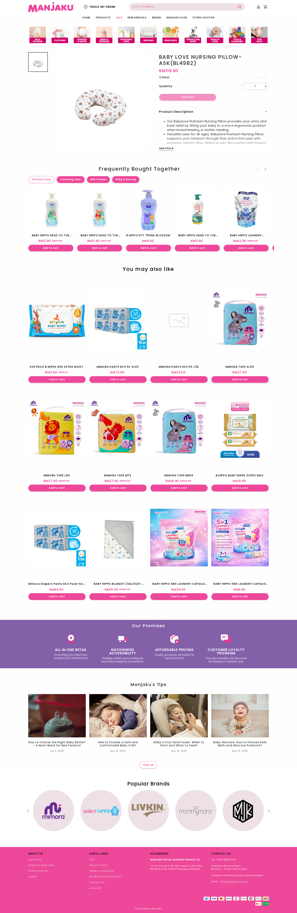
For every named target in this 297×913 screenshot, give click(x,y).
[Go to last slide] (28, 810)
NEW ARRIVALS (137, 17)
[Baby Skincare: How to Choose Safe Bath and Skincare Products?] (240, 715)
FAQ (91, 859)
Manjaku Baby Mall (152, 909)
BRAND (156, 17)
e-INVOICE (95, 888)
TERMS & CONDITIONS (102, 871)
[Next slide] (268, 810)
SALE (119, 17)
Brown (262, 77)
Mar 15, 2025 (118, 751)
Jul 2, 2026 (57, 751)
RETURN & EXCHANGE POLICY (105, 876)
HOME (86, 17)
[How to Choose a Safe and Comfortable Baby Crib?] (118, 715)
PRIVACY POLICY (98, 865)
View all (148, 765)
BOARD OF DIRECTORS (41, 865)
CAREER (32, 876)
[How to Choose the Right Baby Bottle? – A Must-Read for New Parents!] (57, 715)
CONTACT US (97, 882)
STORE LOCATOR (203, 17)
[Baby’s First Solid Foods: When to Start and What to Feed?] (179, 715)
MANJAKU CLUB (177, 17)
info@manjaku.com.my (233, 881)
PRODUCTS (103, 17)
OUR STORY (35, 859)
